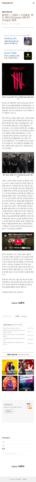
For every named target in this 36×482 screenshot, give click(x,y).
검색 (32, 454)
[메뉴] (33, 3)
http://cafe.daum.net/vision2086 (15, 35)
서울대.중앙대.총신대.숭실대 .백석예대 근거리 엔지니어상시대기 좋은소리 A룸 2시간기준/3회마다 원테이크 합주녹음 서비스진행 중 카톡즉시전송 (12, 42)
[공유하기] (8, 316)
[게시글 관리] (10, 316)
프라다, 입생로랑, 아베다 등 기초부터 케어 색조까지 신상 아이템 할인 (11, 56)
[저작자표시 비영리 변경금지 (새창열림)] (24, 316)
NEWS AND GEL (7, 324)
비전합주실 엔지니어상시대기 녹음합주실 (12, 38)
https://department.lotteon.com (15, 50)
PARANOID (7, 3)
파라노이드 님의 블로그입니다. (13, 407)
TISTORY (18, 479)
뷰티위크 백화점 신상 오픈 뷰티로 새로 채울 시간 (11, 53)
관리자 (24, 479)
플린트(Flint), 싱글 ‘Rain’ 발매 (10, 328)
